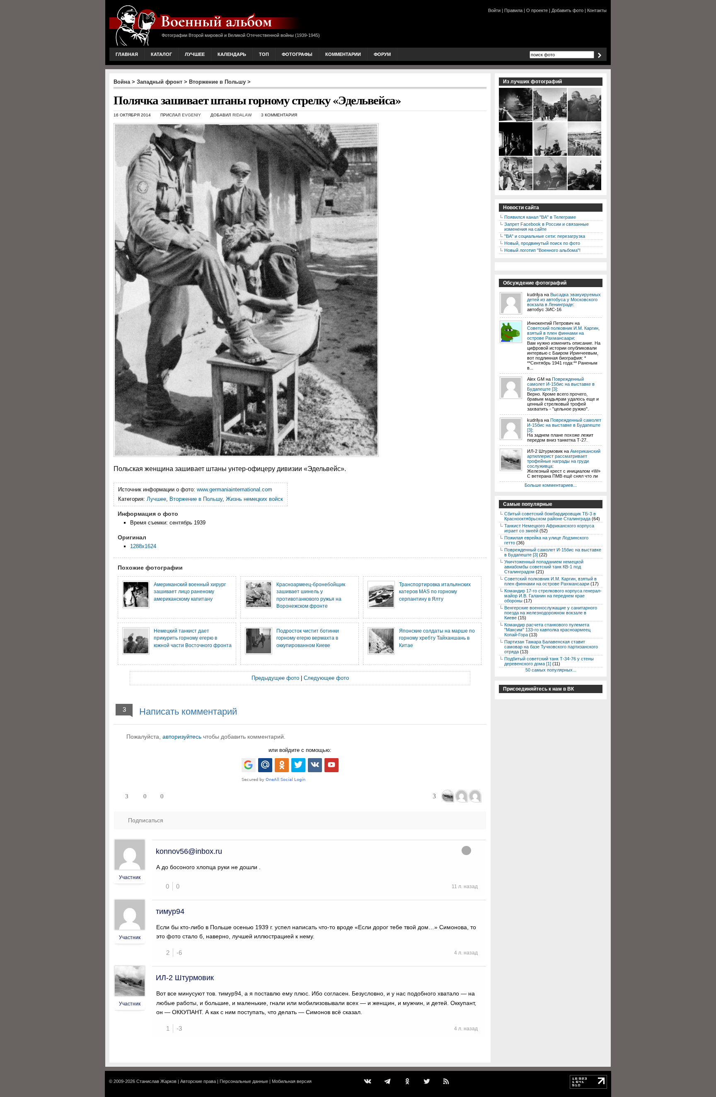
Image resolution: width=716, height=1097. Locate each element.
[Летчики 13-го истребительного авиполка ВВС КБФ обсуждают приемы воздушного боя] (585, 189)
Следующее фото (326, 678)
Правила (513, 10)
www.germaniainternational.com (234, 489)
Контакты (597, 10)
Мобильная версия (292, 1081)
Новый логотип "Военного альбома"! (542, 250)
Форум (382, 54)
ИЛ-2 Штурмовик (185, 978)
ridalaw (242, 115)
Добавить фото (567, 10)
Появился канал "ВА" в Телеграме (540, 217)
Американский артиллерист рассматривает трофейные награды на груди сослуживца (563, 459)
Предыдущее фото (275, 678)
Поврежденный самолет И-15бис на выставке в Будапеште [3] (561, 384)
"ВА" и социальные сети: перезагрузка (544, 236)
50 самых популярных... (550, 669)
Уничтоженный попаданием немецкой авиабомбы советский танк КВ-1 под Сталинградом (543, 566)
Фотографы (297, 54)
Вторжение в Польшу (217, 82)
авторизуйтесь (181, 736)
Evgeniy (191, 115)
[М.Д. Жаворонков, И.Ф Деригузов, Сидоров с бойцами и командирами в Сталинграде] (550, 120)
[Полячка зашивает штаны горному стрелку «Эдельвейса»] (516, 189)
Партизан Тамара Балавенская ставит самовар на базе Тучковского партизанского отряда (551, 646)
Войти (494, 10)
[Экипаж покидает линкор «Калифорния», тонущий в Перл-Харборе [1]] (516, 120)
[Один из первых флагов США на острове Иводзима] (550, 154)
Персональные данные (244, 1081)
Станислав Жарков (156, 1081)
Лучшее (195, 54)
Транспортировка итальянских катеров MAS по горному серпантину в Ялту (435, 592)
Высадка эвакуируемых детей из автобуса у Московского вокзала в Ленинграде (564, 299)
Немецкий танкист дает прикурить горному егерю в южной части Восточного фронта (193, 638)
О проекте (537, 10)
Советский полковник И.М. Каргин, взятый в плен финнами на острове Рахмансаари (563, 333)
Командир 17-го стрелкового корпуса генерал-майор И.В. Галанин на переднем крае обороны (553, 595)
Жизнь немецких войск (254, 499)
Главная (127, 54)
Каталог (161, 54)
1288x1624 (143, 546)
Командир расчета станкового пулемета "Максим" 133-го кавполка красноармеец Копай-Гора (547, 629)
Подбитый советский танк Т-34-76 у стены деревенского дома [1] (549, 661)
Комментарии (343, 54)
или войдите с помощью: (299, 750)
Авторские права (198, 1081)
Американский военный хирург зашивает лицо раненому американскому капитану (190, 592)
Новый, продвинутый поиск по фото (542, 243)
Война (122, 82)
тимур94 (170, 911)
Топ (264, 54)
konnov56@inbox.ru (189, 851)
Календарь (232, 54)
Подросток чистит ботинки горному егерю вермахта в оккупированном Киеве (307, 638)
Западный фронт (159, 82)
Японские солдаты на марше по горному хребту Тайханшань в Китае (437, 638)
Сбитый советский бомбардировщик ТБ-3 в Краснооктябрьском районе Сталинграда (550, 516)
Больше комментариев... (551, 485)
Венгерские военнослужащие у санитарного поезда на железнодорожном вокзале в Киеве (550, 612)
